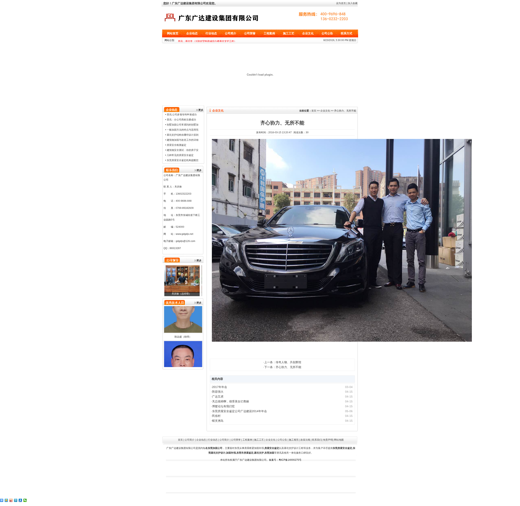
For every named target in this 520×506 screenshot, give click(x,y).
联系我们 (317, 439)
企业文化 (308, 33)
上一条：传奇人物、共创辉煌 (282, 362)
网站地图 (339, 439)
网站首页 (172, 33)
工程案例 (269, 33)
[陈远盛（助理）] (183, 325)
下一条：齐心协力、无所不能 (282, 367)
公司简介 (230, 33)
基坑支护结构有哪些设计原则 (182, 134)
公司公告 (327, 33)
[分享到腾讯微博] (15, 500)
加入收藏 (353, 3)
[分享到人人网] (20, 500)
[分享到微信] (25, 500)
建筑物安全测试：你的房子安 (182, 150)
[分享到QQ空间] (6, 500)
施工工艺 (288, 33)
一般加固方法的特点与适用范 (182, 129)
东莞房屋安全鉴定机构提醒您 (182, 160)
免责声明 (328, 439)
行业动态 (211, 33)
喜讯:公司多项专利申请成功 (182, 114)
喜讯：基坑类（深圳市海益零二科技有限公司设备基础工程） (211, 41)
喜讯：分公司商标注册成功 (181, 119)
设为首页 (341, 3)
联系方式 (346, 33)
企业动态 (192, 33)
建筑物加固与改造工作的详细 (182, 140)
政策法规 (305, 439)
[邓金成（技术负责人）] (183, 279)
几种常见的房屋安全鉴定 (180, 155)
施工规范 (294, 439)
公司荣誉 (250, 33)
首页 (313, 110)
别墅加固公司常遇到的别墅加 (182, 124)
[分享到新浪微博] (11, 500)
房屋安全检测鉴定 (176, 145)
